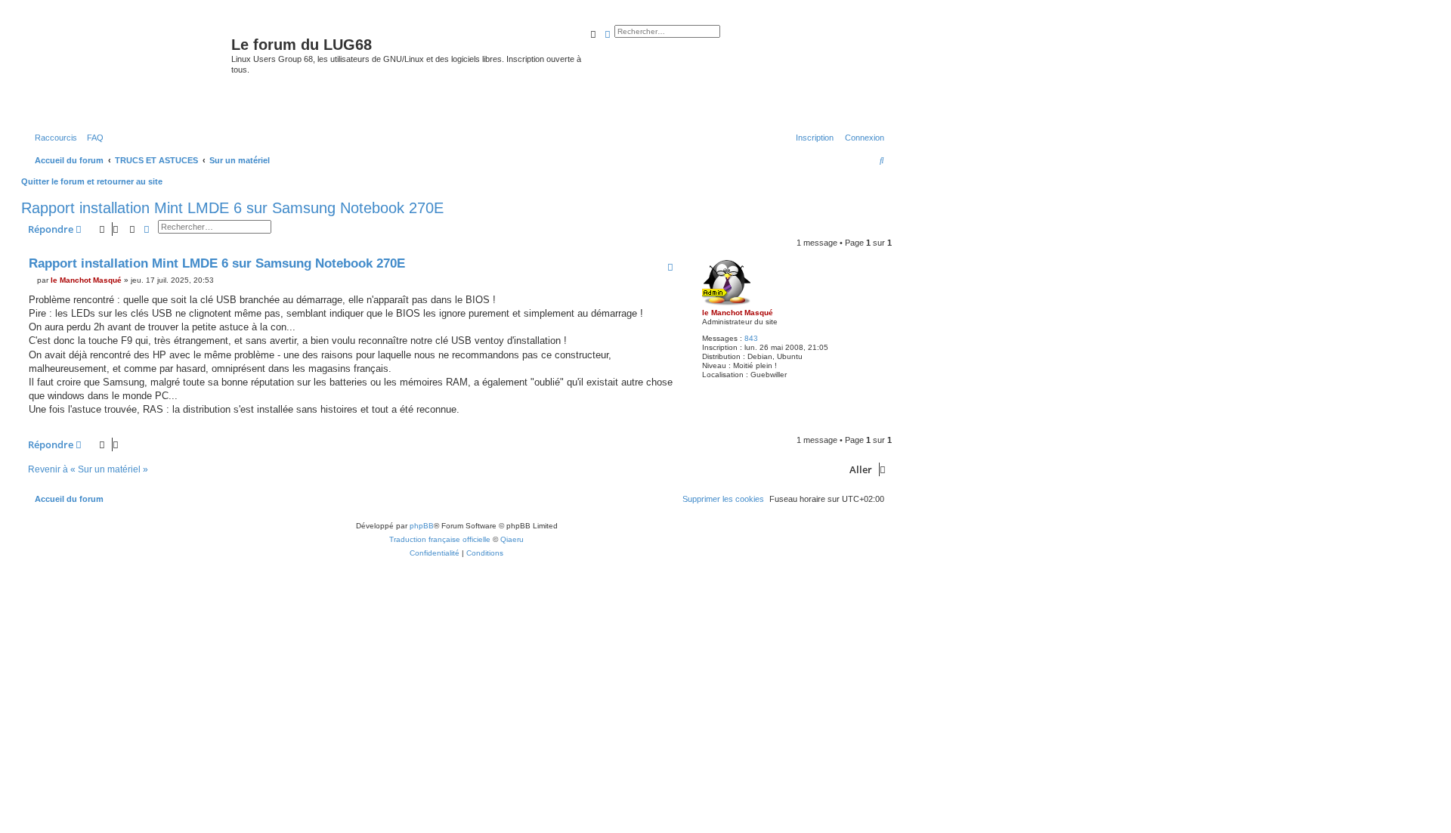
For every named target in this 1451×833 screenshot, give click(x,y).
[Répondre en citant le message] (670, 267)
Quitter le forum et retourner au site (91, 181)
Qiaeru (512, 539)
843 (751, 338)
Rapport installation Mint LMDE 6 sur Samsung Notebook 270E (232, 208)
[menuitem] (92, 138)
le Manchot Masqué (737, 312)
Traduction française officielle (439, 539)
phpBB (422, 526)
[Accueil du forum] (128, 71)
